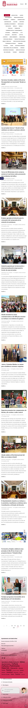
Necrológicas (5, 685)
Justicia (21, 34)
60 (17, 625)
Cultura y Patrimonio (11, 666)
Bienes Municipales (18, 17)
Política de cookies (7, 697)
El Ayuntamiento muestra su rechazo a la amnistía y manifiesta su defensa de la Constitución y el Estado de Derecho (14, 503)
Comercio (13, 19)
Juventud (5, 36)
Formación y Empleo (16, 670)
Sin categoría (7, 52)
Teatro (12, 674)
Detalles (3, 103)
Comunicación (21, 19)
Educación (8, 26)
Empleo (15, 26)
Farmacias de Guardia (7, 682)
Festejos (10, 28)
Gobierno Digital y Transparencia (14, 30)
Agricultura (14, 15)
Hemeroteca (15, 32)
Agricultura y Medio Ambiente (10, 662)
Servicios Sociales (20, 49)
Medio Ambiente (13, 36)
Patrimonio (16, 672)
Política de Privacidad (7, 700)
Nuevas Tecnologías (19, 39)
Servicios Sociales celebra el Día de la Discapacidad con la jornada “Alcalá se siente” (13, 82)
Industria (14, 34)
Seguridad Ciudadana (8, 49)
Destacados (21, 23)
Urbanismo (21, 52)
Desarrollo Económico (9, 23)
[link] (26, 4)
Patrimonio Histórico (10, 43)
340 (14, 627)
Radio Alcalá (5, 694)
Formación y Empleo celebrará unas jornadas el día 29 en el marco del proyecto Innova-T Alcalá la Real (12, 551)
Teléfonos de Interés (7, 679)
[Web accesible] (1, 178)
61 (20, 625)
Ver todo (7, 15)
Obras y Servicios (7, 41)
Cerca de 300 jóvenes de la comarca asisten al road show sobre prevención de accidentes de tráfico (13, 174)
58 (12, 625)
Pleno (11, 45)
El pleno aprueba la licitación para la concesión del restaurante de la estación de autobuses (12, 220)
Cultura (15, 21)
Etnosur (21, 668)
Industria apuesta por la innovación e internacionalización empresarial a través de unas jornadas (12, 268)
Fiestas (9, 670)
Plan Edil (5, 45)
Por (7, 88)
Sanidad (22, 47)
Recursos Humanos (20, 45)
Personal (20, 43)
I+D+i (21, 32)
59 (14, 625)
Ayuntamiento (8, 17)
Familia (20, 26)
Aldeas (21, 15)
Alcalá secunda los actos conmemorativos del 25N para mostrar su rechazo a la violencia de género (13, 316)
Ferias (3, 670)
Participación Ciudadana (19, 41)
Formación (17, 28)
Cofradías (5, 19)
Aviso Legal (5, 703)
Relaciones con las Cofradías (11, 47)
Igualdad (7, 34)
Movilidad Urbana (8, 39)
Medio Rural (22, 36)
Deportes (22, 21)
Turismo (15, 52)
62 (23, 625)
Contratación (7, 21)
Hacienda (7, 32)
